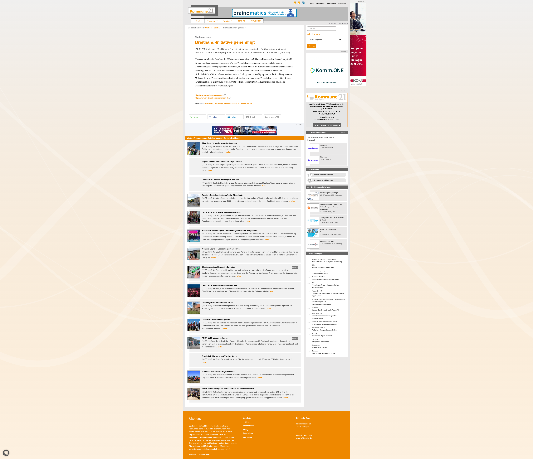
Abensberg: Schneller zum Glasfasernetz (219, 143)
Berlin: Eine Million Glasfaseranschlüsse (219, 285)
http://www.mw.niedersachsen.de (209, 95)
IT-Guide (198, 21)
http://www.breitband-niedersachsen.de (212, 98)
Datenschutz (248, 433)
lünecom (323, 157)
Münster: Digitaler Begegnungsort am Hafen (221, 249)
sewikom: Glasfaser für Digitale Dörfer (218, 371)
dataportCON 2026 (327, 241)
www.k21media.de (304, 438)
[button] (197, 116)
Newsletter (256, 21)
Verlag (245, 429)
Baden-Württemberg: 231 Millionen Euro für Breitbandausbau (228, 389)
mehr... (229, 152)
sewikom (323, 145)
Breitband (218, 28)
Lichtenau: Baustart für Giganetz (216, 320)
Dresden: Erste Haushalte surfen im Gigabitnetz (222, 195)
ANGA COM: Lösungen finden (214, 338)
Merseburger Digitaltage (329, 193)
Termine (241, 21)
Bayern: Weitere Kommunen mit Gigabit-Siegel (222, 161)
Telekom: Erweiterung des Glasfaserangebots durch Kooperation (229, 231)
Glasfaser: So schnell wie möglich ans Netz (220, 180)
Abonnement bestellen (323, 175)
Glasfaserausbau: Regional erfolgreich (218, 267)
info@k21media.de (304, 435)
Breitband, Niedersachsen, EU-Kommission (233, 104)
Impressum (247, 437)
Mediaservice (248, 426)
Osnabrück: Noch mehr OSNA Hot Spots (219, 356)
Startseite (208, 28)
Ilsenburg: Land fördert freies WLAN (217, 303)
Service (226, 21)
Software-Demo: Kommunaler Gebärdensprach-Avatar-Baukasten (331, 207)
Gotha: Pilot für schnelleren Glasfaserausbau (221, 212)
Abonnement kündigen (323, 180)
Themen (211, 21)
